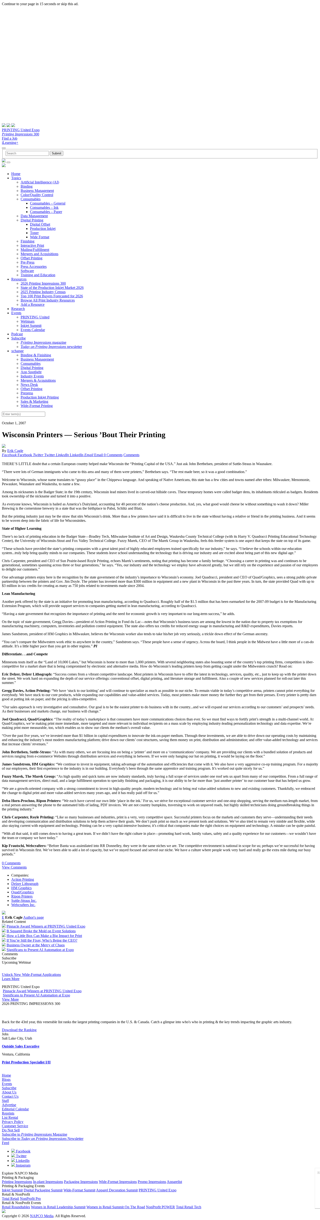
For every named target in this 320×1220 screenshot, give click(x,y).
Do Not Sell (11, 1130)
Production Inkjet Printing (40, 397)
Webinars (27, 321)
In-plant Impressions (48, 1182)
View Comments (14, 867)
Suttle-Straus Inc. (24, 901)
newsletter (51, 347)
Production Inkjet (43, 229)
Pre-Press (27, 262)
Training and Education (38, 275)
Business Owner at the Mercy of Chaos (36, 945)
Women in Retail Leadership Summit (58, 1207)
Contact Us (10, 1096)
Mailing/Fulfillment (35, 250)
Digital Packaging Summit (43, 1190)
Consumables (31, 199)
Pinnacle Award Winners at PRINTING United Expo (46, 926)
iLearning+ (10, 143)
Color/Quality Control (37, 195)
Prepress (27, 393)
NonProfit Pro (30, 1199)
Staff (5, 1101)
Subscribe (18, 338)
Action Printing (22, 879)
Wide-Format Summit (79, 1190)
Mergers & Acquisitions (38, 380)
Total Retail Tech (188, 1207)
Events (16, 313)
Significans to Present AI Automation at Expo (40, 950)
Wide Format (39, 237)
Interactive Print (32, 245)
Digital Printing (32, 220)
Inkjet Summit (31, 326)
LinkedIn (22, 1161)
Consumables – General (47, 203)
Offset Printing (31, 258)
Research (18, 309)
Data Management (34, 216)
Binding (27, 186)
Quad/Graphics (22, 892)
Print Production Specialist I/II (26, 1062)
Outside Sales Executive (20, 1046)
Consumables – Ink (44, 207)
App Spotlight (31, 372)
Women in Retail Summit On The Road (115, 1207)
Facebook (22, 1151)
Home (15, 174)
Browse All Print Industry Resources (48, 300)
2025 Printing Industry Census (43, 292)
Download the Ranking (19, 1030)
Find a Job (9, 138)
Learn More (10, 979)
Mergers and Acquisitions (39, 254)
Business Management (37, 191)
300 (20, 134)
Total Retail (10, 1199)
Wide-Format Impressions (118, 1182)
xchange (17, 351)
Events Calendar (33, 330)
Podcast (17, 334)
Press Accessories (34, 267)
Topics (16, 178)
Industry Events (32, 376)
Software (27, 271)
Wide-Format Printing (37, 406)
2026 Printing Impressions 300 (43, 283)
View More (10, 999)
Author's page (33, 917)
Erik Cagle (15, 451)
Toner (34, 233)
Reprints (8, 1113)
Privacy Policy (12, 1122)
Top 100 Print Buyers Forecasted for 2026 (52, 296)
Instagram (22, 1165)
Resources (18, 279)
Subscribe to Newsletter (42, 1139)
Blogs (6, 1080)
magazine (43, 342)
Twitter (20, 1156)
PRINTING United (35, 317)
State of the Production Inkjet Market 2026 (52, 288)
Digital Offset (40, 224)
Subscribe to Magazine (34, 1134)
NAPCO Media (41, 1216)
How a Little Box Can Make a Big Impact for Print (44, 936)
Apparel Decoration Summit (117, 1190)
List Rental (10, 1117)
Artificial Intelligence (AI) (40, 182)
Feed (5, 1143)
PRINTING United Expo (21, 130)
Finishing (27, 241)
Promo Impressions (152, 1182)
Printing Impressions (17, 1182)
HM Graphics (21, 888)
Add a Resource (33, 304)
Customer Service (15, 1126)
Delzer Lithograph (24, 884)
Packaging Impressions (81, 1182)
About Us (9, 1092)
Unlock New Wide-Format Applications (31, 975)
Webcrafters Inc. (23, 905)
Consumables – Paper (46, 212)
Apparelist (174, 1182)
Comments (131, 455)
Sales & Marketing (34, 401)
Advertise (9, 1105)
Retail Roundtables (16, 1207)
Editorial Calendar (15, 1109)
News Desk (29, 385)
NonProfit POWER (160, 1207)
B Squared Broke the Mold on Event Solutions (41, 931)
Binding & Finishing (36, 355)
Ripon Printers (22, 896)
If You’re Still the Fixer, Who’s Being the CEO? (42, 940)
